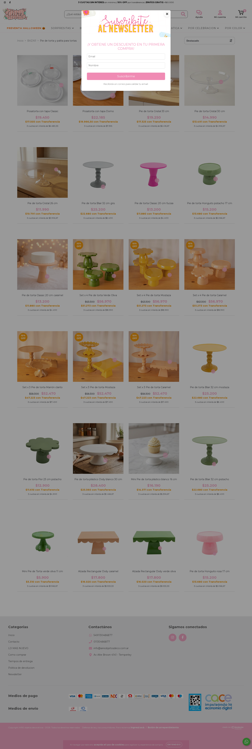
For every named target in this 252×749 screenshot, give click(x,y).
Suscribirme (126, 76)
